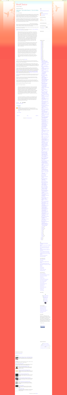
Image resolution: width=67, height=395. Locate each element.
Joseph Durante (18, 74)
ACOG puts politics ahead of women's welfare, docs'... (44, 154)
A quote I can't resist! (43, 180)
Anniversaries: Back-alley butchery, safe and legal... (44, 152)
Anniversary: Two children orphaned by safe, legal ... (44, 92)
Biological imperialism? (43, 127)
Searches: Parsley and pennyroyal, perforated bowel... (45, 79)
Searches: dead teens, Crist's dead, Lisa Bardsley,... (44, 184)
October (42, 227)
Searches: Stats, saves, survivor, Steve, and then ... (45, 148)
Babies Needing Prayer (42, 259)
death (21, 103)
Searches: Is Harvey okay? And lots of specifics (44, 219)
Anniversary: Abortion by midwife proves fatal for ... (45, 103)
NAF (22, 103)
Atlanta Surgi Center (43, 175)
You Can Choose (42, 290)
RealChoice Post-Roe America (18, 353)
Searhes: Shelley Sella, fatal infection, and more (44, 183)
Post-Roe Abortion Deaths (43, 311)
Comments (42, 20)
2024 (41, 43)
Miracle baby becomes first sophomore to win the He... (44, 162)
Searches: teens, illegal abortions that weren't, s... (45, 141)
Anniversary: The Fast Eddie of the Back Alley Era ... (44, 123)
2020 (41, 47)
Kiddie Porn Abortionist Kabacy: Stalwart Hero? (44, 204)
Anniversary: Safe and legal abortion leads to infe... (44, 83)
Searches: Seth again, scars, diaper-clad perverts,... (44, 77)
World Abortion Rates (45, 301)
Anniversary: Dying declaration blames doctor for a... (44, 212)
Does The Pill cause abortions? (43, 280)
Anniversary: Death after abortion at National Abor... (45, 213)
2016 (41, 50)
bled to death (25, 59)
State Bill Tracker (42, 288)
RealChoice (21, 4)
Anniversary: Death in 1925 (44, 181)
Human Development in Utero (43, 283)
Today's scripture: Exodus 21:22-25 (19, 363)
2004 (41, 239)
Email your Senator (42, 282)
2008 (41, 58)
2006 (41, 237)
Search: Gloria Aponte (43, 174)
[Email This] (22, 102)
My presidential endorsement (44, 133)
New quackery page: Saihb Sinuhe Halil (44, 76)
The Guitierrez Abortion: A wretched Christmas (44, 86)
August (42, 229)
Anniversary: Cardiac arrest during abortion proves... (45, 130)
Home (27, 115)
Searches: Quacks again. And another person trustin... (44, 111)
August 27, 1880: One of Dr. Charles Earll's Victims (24, 381)
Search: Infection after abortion (44, 157)
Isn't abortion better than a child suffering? (45, 252)
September (43, 228)
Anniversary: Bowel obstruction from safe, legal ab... (44, 120)
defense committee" (20, 70)
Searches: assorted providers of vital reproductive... (45, 194)
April (42, 233)
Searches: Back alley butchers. (44, 170)
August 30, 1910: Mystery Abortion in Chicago (24, 366)
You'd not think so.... (43, 147)
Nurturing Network (42, 267)
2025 (41, 42)
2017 (41, 49)
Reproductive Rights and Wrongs (45, 216)
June (42, 231)
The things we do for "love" (44, 104)
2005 (41, 238)
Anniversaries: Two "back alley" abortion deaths (44, 215)
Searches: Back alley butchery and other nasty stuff (44, 190)
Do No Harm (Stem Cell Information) (44, 279)
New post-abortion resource (44, 151)
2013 (41, 53)
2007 (41, 59)
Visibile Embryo (42, 289)
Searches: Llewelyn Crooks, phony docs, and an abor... (44, 61)
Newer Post (18, 115)
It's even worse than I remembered (43, 73)
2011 (41, 55)
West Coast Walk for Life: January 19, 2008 (44, 126)
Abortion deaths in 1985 (21, 388)
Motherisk (41, 266)
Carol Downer (30, 71)
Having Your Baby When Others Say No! (44, 263)
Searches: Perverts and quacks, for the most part (45, 202)
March (42, 234)
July (42, 230)
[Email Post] (20, 102)
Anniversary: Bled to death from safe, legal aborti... (44, 205)
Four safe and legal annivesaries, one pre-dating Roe (45, 72)
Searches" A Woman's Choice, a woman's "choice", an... (45, 138)
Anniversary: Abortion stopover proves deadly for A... (44, 101)
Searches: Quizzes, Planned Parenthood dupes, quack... (44, 142)
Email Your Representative (43, 281)
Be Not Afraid (41, 260)
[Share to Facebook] (24, 102)
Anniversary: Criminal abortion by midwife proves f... (45, 106)
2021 (41, 46)
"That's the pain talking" (44, 84)
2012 (41, 54)
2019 (41, 48)
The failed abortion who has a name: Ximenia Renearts (44, 117)
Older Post (37, 115)
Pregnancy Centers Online (43, 269)
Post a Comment (19, 112)
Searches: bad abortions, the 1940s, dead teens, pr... (44, 158)
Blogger (37, 393)
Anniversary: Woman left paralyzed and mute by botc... (45, 223)
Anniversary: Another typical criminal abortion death (44, 225)
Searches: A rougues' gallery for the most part (44, 166)
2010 (41, 56)
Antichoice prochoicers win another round (44, 179)
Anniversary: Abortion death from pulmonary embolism (45, 139)
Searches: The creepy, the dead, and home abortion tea (45, 161)
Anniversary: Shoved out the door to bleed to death (45, 63)
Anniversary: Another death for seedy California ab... (44, 208)
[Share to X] (23, 102)
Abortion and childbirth (21, 385)
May (42, 232)
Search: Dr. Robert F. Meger (44, 91)
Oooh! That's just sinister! (44, 189)
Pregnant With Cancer (42, 270)
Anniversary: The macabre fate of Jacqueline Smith (45, 68)
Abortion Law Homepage (43, 273)
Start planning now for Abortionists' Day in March (44, 169)
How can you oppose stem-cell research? (44, 251)
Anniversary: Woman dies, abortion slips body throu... (44, 125)
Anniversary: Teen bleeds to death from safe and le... (44, 188)
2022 (41, 45)
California (19, 103)
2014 (41, 52)
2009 (41, 57)
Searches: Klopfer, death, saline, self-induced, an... (45, 98)
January (42, 236)
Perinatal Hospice (42, 268)
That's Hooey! (41, 312)
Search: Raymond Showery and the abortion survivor (44, 146)
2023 (41, 44)
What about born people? (43, 256)
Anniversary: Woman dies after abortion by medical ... (44, 198)
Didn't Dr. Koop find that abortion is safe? (44, 246)
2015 (41, 51)
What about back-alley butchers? (43, 255)
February (43, 235)
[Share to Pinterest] (25, 102)
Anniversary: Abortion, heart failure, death (44, 173)
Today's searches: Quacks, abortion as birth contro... (44, 80)
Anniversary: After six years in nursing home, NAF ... (44, 121)
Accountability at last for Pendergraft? (44, 217)
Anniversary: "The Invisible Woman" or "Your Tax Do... (44, 144)
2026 (41, 41)
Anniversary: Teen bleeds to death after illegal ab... (44, 207)
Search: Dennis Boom (43, 220)
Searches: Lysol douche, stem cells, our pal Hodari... (44, 156)
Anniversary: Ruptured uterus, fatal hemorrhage (44, 210)
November (43, 226)
